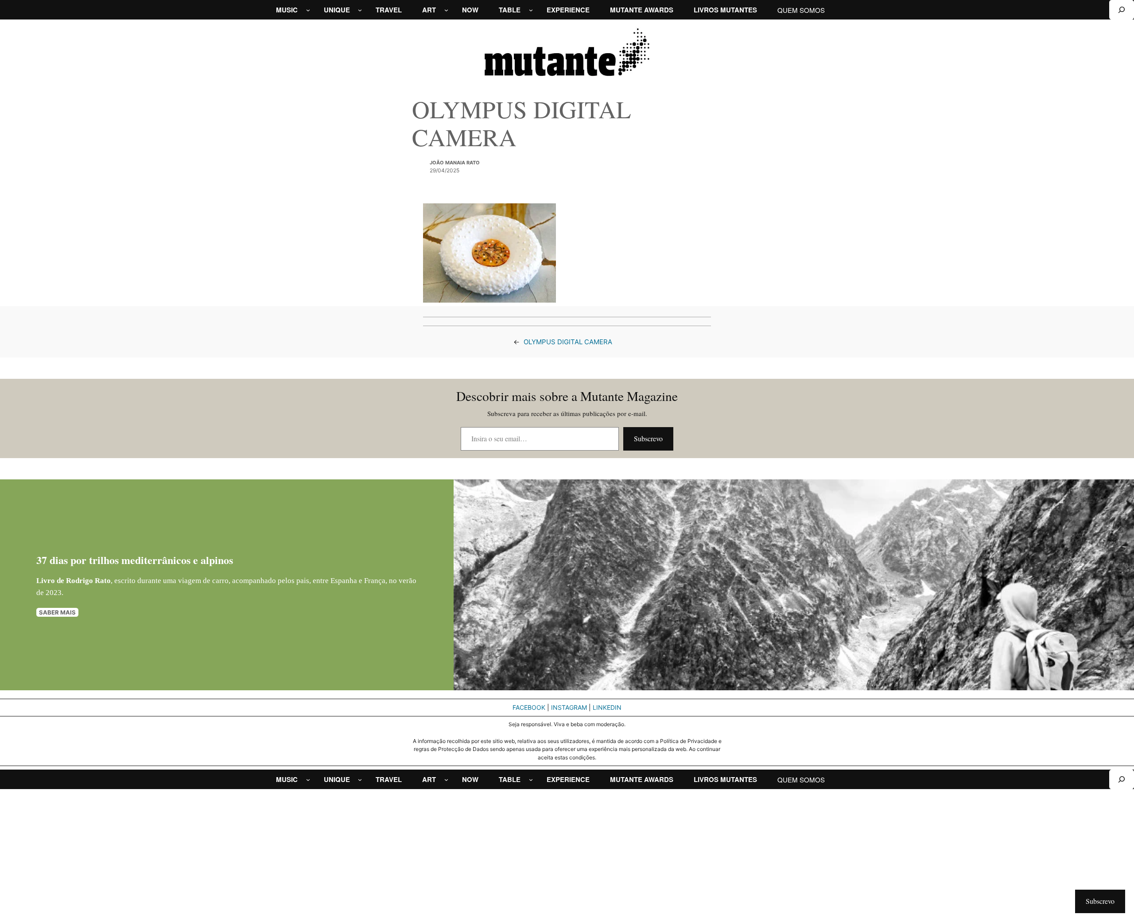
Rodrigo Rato (88, 580)
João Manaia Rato (455, 163)
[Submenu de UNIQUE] (360, 10)
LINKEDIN (607, 707)
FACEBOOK (529, 707)
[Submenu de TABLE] (531, 10)
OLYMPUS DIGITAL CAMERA (568, 342)
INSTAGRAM (569, 707)
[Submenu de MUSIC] (308, 10)
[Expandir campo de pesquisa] (1121, 9)
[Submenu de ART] (446, 10)
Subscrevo (648, 438)
